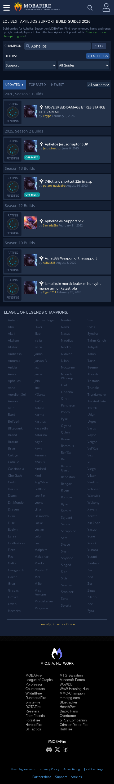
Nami (65, 327)
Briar (11, 448)
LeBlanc (40, 489)
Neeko (66, 347)
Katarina (40, 435)
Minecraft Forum (72, 680)
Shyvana (67, 558)
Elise (11, 523)
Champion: (13, 46)
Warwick (93, 495)
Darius (13, 489)
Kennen (40, 455)
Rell (63, 459)
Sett (64, 538)
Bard (11, 414)
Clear (99, 46)
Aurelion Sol (17, 394)
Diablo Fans (69, 711)
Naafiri (66, 320)
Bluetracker (68, 702)
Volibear (93, 489)
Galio (12, 563)
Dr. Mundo (16, 502)
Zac (90, 570)
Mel (37, 577)
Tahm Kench (96, 340)
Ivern (38, 347)
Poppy (65, 412)
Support (61, 776)
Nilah (65, 360)
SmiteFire (32, 702)
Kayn (38, 448)
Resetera (32, 711)
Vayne (92, 435)
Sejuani (66, 517)
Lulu (37, 536)
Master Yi (41, 570)
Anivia (12, 367)
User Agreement (23, 769)
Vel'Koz (92, 448)
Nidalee (66, 354)
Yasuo (92, 529)
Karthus (40, 421)
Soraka (66, 605)
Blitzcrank (15, 428)
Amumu (14, 360)
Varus (91, 428)
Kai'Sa (38, 401)
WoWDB (66, 684)
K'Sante (40, 394)
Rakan (65, 439)
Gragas (13, 590)
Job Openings (93, 769)
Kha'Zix (39, 462)
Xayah (92, 509)
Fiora (11, 549)
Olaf (64, 385)
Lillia (37, 509)
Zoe (90, 604)
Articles (76, 776)
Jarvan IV (40, 360)
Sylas (91, 327)
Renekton (68, 477)
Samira (66, 510)
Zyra (90, 610)
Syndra (92, 333)
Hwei (38, 327)
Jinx (37, 387)
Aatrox (13, 320)
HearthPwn (68, 707)
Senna (65, 524)
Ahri (11, 327)
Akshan (13, 340)
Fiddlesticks (16, 543)
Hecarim (14, 610)
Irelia (38, 340)
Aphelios (14, 381)
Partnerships (41, 776)
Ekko (11, 516)
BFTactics (33, 729)
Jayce (38, 374)
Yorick (92, 543)
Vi (88, 462)
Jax (36, 367)
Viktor (91, 475)
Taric (91, 360)
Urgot (91, 421)
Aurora (13, 401)
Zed (90, 577)
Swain (91, 320)
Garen (12, 577)
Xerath (92, 516)
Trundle (93, 387)
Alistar (12, 347)
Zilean (92, 597)
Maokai (39, 563)
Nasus (65, 333)
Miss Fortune (40, 592)
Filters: (11, 56)
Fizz (11, 556)
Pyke (64, 419)
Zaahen (93, 563)
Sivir (64, 578)
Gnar (11, 583)
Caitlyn (13, 455)
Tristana (93, 381)
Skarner (67, 585)
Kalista (39, 408)
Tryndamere (96, 394)
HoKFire (66, 729)
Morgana (41, 608)
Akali (11, 333)
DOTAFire (33, 707)
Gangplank (16, 570)
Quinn (65, 432)
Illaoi (37, 333)
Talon (91, 354)
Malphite (40, 549)
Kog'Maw (41, 482)
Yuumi (92, 556)
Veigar (92, 442)
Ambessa (15, 354)
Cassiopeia (16, 468)
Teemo (92, 367)
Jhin (37, 381)
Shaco (65, 544)
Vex (90, 455)
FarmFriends (35, 716)
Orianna (67, 392)
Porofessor (33, 684)
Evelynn (13, 529)
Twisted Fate (96, 401)
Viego (91, 468)
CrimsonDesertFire (74, 725)
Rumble (66, 497)
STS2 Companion (73, 720)
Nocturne (68, 367)
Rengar (66, 483)
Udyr (91, 414)
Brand (12, 435)
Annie (12, 374)
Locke (38, 523)
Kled (37, 475)
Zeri (90, 583)
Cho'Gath (15, 475)
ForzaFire (32, 720)
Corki (12, 482)
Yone (91, 536)
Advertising (71, 769)
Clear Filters (98, 56)
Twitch (92, 408)
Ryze (64, 504)
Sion (64, 571)
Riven (65, 490)
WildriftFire (33, 693)
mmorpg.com (70, 698)
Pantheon (68, 405)
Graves (13, 597)
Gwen (12, 604)
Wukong (93, 502)
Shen (64, 551)
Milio (38, 583)
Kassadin (41, 428)
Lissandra (41, 516)
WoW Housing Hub (74, 689)
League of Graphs (39, 680)
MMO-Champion (72, 693)
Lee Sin (39, 495)
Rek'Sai (66, 452)
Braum (13, 442)
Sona (64, 598)
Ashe (11, 387)
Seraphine (68, 531)
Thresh (92, 374)
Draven (13, 509)
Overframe (68, 716)
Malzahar (41, 556)
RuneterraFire (35, 698)
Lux (37, 543)
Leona (38, 502)
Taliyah (92, 347)
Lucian (39, 529)
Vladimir (93, 482)
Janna (38, 354)
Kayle (38, 442)
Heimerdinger (44, 320)
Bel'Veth (14, 421)
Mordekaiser (43, 601)
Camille (13, 462)
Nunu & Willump (67, 376)
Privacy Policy (49, 769)
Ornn (64, 398)
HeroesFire (33, 725)
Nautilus (67, 340)
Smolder (67, 591)
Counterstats (35, 689)
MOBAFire (33, 675)
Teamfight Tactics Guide (57, 624)
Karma (39, 414)
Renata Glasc (66, 468)
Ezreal (12, 536)
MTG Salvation (71, 675)
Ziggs (91, 590)
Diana (12, 495)
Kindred (40, 468)
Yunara (92, 549)
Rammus (67, 445)
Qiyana (66, 425)
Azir (11, 408)
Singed (66, 565)
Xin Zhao (93, 523)
